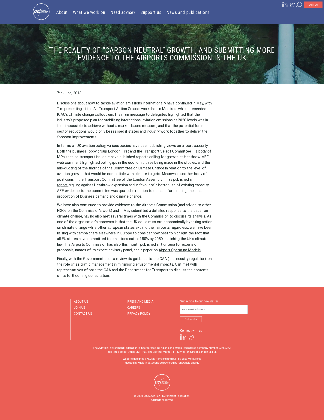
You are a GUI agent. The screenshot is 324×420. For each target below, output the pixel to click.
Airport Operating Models (180, 250)
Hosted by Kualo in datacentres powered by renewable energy (162, 362)
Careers (133, 307)
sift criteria (166, 244)
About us (81, 301)
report (62, 185)
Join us (313, 4)
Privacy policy (138, 313)
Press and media (140, 301)
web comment (69, 162)
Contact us (83, 313)
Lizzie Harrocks (157, 358)
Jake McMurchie (191, 358)
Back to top (304, 410)
